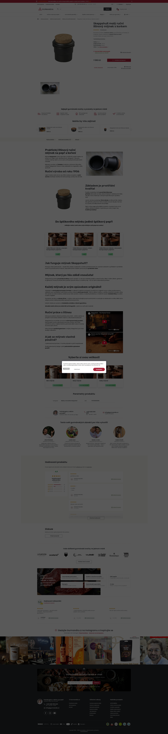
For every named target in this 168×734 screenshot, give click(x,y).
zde (99, 365)
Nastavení (66, 368)
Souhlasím (99, 369)
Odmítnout (77, 369)
